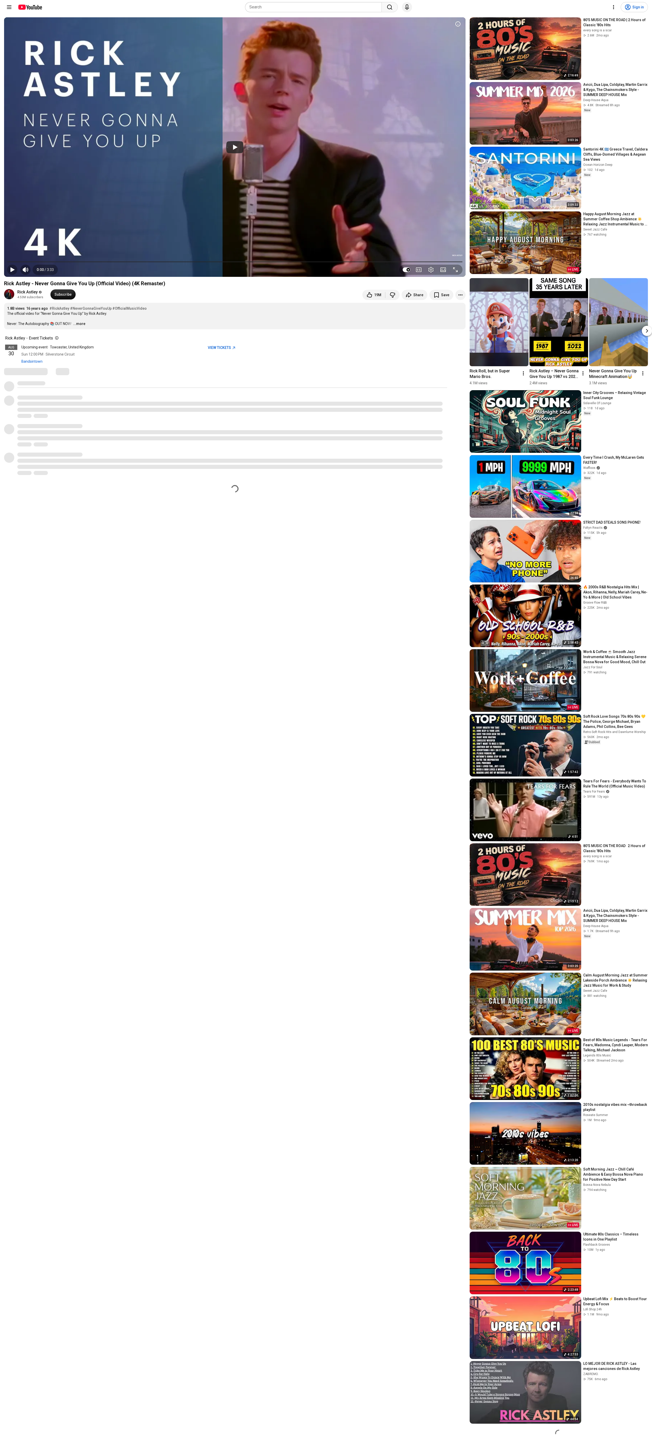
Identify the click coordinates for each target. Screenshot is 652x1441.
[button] (45, 270)
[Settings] (613, 7)
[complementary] (56, 338)
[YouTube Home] (30, 7)
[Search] (390, 7)
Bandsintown (32, 361)
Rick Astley (27, 292)
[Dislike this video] (392, 295)
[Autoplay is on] (406, 270)
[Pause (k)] (12, 270)
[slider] (235, 262)
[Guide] (9, 7)
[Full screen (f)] (455, 270)
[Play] (234, 147)
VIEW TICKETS (220, 348)
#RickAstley (59, 308)
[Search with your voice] (407, 7)
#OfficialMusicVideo (129, 308)
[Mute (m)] (25, 270)
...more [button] (79, 324)
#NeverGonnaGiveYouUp (91, 308)
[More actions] (460, 295)
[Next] (647, 331)
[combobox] (315, 7)
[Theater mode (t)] (443, 270)
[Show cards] (458, 24)
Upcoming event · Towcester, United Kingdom (57, 347)
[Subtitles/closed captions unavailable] (419, 270)
